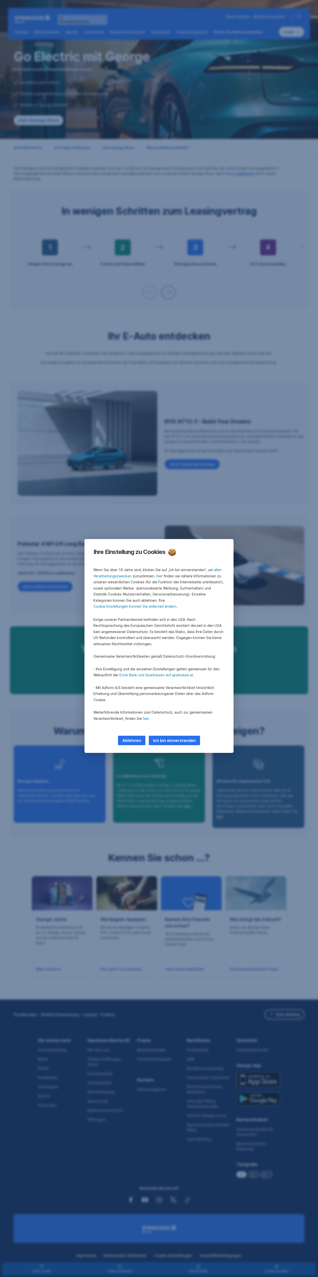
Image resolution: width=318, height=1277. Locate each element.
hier (146, 718)
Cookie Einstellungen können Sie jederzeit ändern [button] (134, 606)
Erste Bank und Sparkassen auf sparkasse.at (156, 675)
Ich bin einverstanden (174, 740)
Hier (159, 576)
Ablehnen (131, 740)
